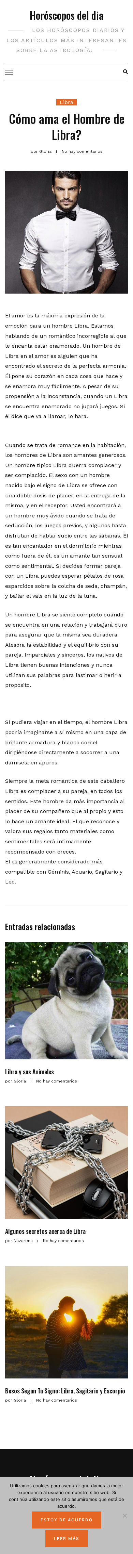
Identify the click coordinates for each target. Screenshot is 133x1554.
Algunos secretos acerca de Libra (45, 1231)
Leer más (66, 1538)
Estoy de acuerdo (67, 1519)
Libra (66, 102)
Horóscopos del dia (66, 15)
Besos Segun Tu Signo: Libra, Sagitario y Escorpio (65, 1390)
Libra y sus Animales (29, 1071)
